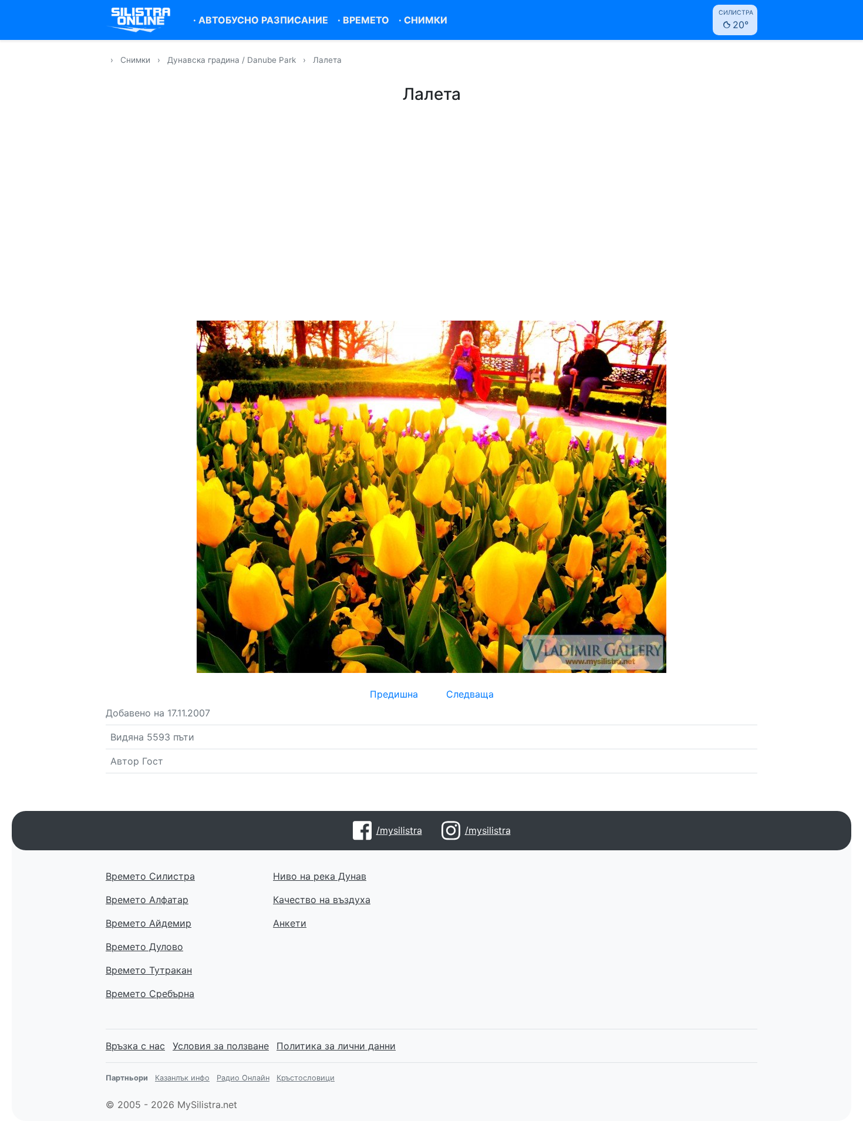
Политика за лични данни (336, 1046)
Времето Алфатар (147, 899)
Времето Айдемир (148, 923)
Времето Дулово (144, 946)
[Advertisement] (431, 210)
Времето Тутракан (149, 970)
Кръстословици (306, 1077)
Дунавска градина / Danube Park (232, 60)
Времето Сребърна (150, 993)
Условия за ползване (221, 1046)
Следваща (470, 694)
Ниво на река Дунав (319, 876)
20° (736, 20)
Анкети (289, 923)
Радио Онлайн (243, 1077)
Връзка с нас (135, 1046)
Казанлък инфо (182, 1077)
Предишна (394, 694)
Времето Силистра (150, 876)
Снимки (135, 60)
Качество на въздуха (321, 899)
